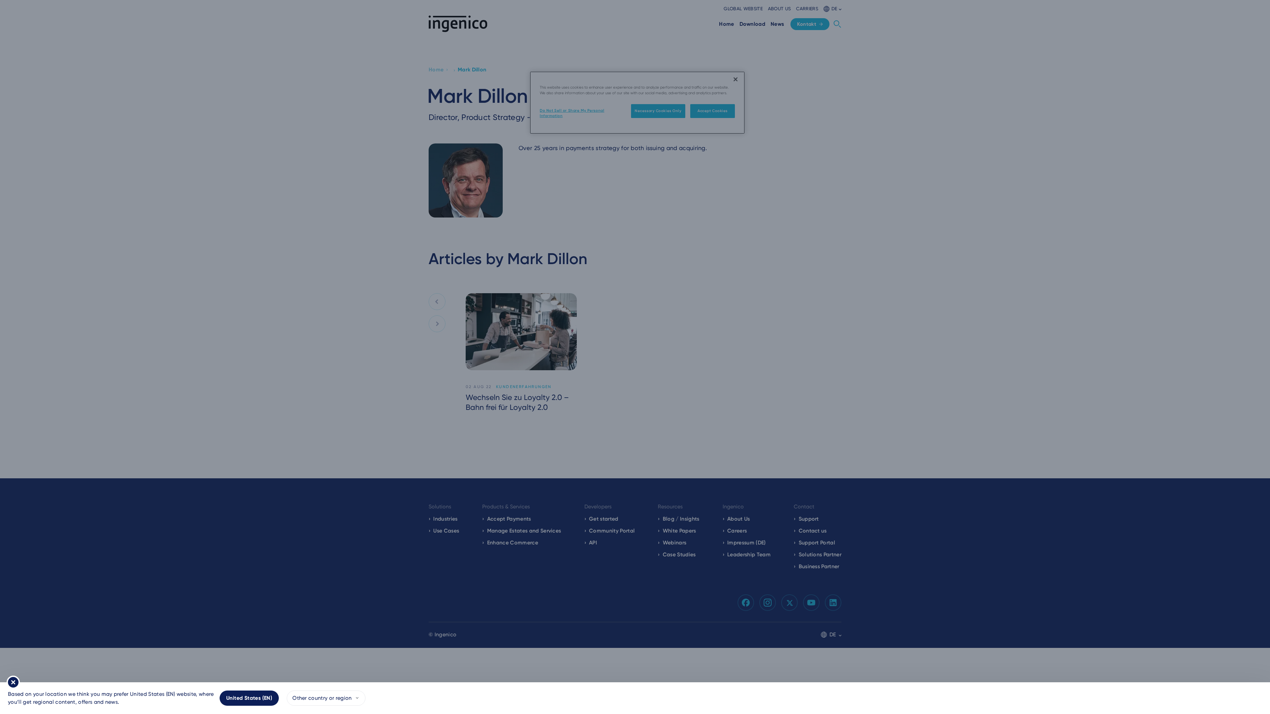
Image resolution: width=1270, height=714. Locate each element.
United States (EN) (249, 698)
